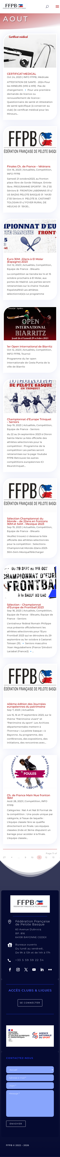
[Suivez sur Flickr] (50, 969)
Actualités (29, 169)
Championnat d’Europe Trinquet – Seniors (29, 421)
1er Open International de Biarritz (29, 346)
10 (32, 857)
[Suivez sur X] (26, 969)
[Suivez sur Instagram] (18, 969)
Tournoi (25, 353)
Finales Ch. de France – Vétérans (28, 166)
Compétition (43, 169)
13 (53, 857)
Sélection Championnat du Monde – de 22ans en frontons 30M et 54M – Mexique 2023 (27, 521)
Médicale (43, 77)
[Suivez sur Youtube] (34, 969)
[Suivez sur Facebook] (10, 969)
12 (46, 857)
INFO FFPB (30, 77)
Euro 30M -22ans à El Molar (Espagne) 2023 (25, 260)
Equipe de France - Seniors (23, 429)
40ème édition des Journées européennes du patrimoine (26, 705)
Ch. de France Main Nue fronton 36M (28, 797)
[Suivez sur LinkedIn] (42, 969)
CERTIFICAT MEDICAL (21, 73)
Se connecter (30, 1002)
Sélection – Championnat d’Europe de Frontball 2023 (25, 606)
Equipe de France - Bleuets (23, 269)
